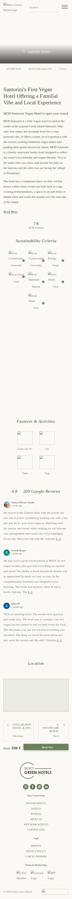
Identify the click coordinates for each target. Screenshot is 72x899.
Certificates (36, 829)
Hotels (36, 808)
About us (36, 819)
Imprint (36, 845)
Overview (14, 69)
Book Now (47, 747)
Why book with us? (36, 824)
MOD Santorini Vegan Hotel (36, 30)
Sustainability (40, 69)
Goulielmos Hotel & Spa (22, 726)
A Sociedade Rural (51, 728)
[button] (55, 7)
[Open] (65, 7)
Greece (45, 51)
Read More (10, 211)
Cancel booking (36, 856)
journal (36, 813)
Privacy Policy (36, 851)
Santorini (33, 51)
